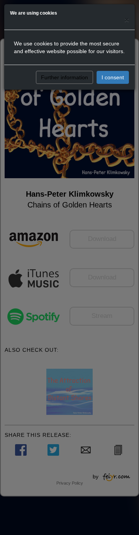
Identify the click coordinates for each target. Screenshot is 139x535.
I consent (113, 77)
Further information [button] (64, 77)
